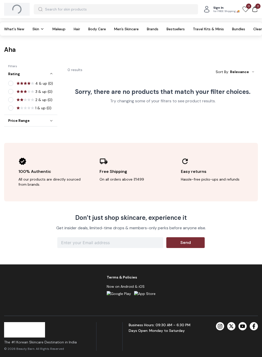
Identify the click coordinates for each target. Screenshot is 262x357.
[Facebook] (254, 326)
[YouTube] (242, 326)
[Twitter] (231, 326)
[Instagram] (220, 326)
